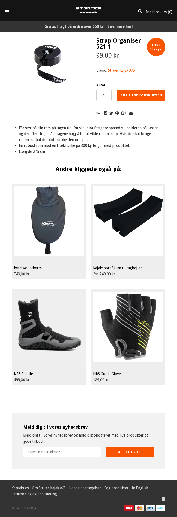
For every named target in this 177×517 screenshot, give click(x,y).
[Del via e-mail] (131, 113)
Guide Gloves (107, 374)
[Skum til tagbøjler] (128, 221)
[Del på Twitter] (111, 113)
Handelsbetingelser (85, 488)
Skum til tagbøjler (117, 268)
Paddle (23, 374)
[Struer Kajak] (88, 10)
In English (140, 488)
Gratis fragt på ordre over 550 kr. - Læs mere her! (88, 26)
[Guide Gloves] (128, 327)
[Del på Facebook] (105, 113)
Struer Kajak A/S (121, 70)
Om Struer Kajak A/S (48, 488)
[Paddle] (49, 327)
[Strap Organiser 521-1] (48, 40)
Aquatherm (28, 268)
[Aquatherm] (49, 221)
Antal (100, 85)
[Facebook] (163, 500)
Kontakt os (20, 488)
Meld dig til (129, 452)
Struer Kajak (29, 508)
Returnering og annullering (34, 494)
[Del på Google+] (124, 113)
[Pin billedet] (117, 113)
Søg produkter (116, 488)
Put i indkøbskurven (141, 95)
